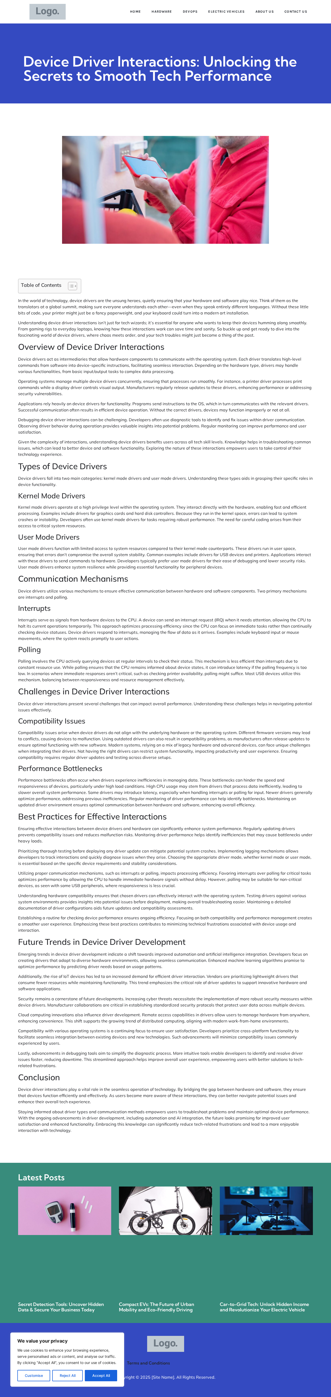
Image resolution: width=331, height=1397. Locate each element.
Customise (34, 1375)
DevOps (190, 11)
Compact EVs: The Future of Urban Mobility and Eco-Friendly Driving (156, 1307)
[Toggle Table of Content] (70, 286)
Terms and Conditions (148, 1363)
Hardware (162, 11)
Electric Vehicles (226, 11)
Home (135, 11)
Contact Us (295, 11)
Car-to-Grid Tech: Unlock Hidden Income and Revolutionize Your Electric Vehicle (264, 1307)
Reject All (68, 1375)
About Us (264, 11)
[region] (67, 1360)
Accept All (101, 1375)
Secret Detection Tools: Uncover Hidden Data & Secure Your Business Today (61, 1307)
